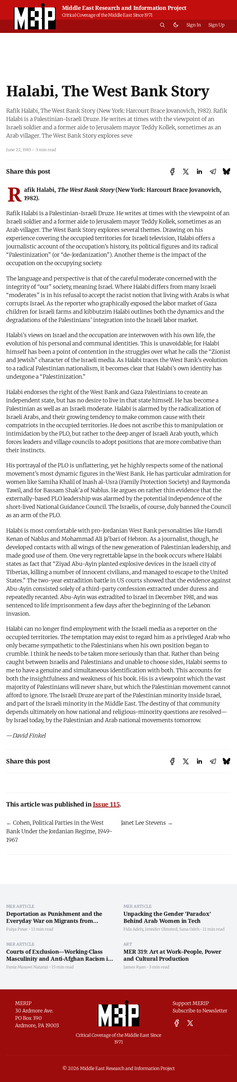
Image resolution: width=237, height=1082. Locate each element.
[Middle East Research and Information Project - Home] (34, 16)
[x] (190, 1023)
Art (127, 944)
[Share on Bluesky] (226, 171)
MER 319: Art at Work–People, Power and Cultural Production (172, 955)
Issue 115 (106, 804)
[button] (162, 25)
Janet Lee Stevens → (147, 822)
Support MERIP (191, 1003)
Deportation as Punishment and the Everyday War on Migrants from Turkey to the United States (54, 920)
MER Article (20, 906)
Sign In (193, 25)
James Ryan (134, 966)
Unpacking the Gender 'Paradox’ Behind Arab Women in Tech (167, 917)
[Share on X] (185, 171)
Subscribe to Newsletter (200, 1011)
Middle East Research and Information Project (124, 7)
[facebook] (177, 1023)
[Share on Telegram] (213, 171)
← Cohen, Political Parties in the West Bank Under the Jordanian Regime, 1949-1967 (59, 831)
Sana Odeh (189, 929)
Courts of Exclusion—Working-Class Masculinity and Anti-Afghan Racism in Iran (59, 958)
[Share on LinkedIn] (199, 171)
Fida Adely (133, 929)
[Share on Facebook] (172, 171)
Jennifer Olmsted (161, 929)
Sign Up (216, 25)
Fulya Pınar (17, 929)
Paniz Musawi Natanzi (27, 966)
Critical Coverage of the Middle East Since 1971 (107, 15)
